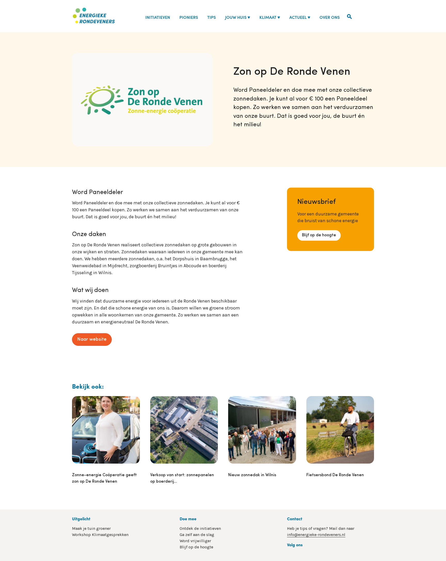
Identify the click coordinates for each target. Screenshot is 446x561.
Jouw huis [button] (235, 17)
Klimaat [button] (267, 17)
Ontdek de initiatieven (200, 528)
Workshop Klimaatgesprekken (100, 534)
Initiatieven (157, 17)
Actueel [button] (298, 17)
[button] (349, 16)
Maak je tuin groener (91, 528)
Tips (211, 17)
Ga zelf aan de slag (197, 534)
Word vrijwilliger (195, 540)
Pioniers (188, 17)
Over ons (330, 17)
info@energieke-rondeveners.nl (316, 534)
